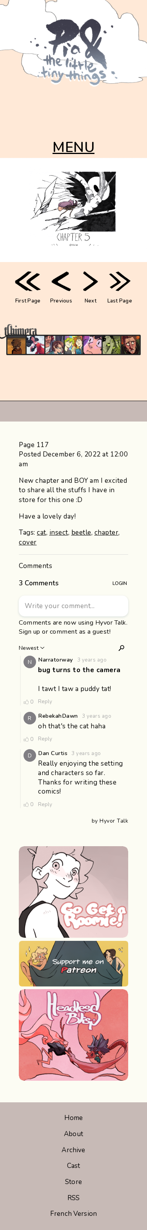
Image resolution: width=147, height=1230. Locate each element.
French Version (73, 1213)
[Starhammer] (92, 345)
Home (73, 1117)
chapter (106, 532)
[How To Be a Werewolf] (36, 345)
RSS (73, 1198)
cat (41, 532)
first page (28, 300)
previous (61, 300)
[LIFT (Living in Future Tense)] (54, 345)
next (90, 300)
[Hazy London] (74, 345)
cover (28, 542)
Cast (73, 1165)
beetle (81, 532)
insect (58, 532)
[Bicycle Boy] (131, 345)
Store (73, 1181)
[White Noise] (16, 345)
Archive (73, 1150)
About (73, 1133)
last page (119, 300)
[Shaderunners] (112, 345)
